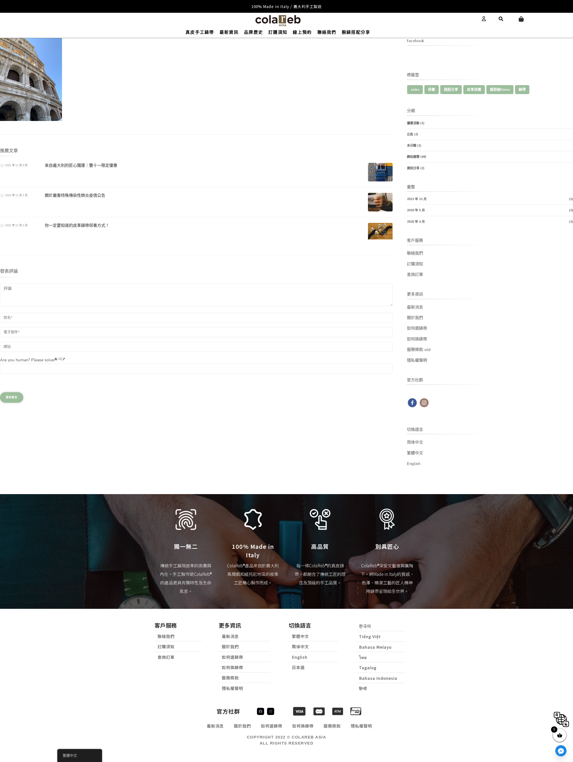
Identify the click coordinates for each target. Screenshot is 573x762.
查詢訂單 (415, 274)
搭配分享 (451, 89)
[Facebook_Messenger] (561, 750)
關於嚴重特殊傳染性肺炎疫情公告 (75, 195)
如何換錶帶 (417, 339)
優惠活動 (413, 123)
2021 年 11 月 (417, 199)
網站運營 (413, 157)
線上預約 (302, 32)
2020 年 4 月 (416, 222)
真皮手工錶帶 (200, 32)
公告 (410, 134)
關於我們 (415, 318)
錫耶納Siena (500, 89)
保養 (431, 89)
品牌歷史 (253, 32)
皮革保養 (474, 89)
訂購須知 (277, 32)
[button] (501, 19)
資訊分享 (413, 168)
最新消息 (415, 307)
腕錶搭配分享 (356, 32)
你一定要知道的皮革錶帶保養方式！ (77, 225)
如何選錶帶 (417, 328)
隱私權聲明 (417, 360)
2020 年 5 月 (416, 210)
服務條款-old (419, 349)
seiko (415, 89)
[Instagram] (270, 711)
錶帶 (522, 89)
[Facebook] (260, 711)
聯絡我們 (326, 32)
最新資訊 (229, 32)
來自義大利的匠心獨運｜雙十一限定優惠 (81, 165)
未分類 (411, 145)
